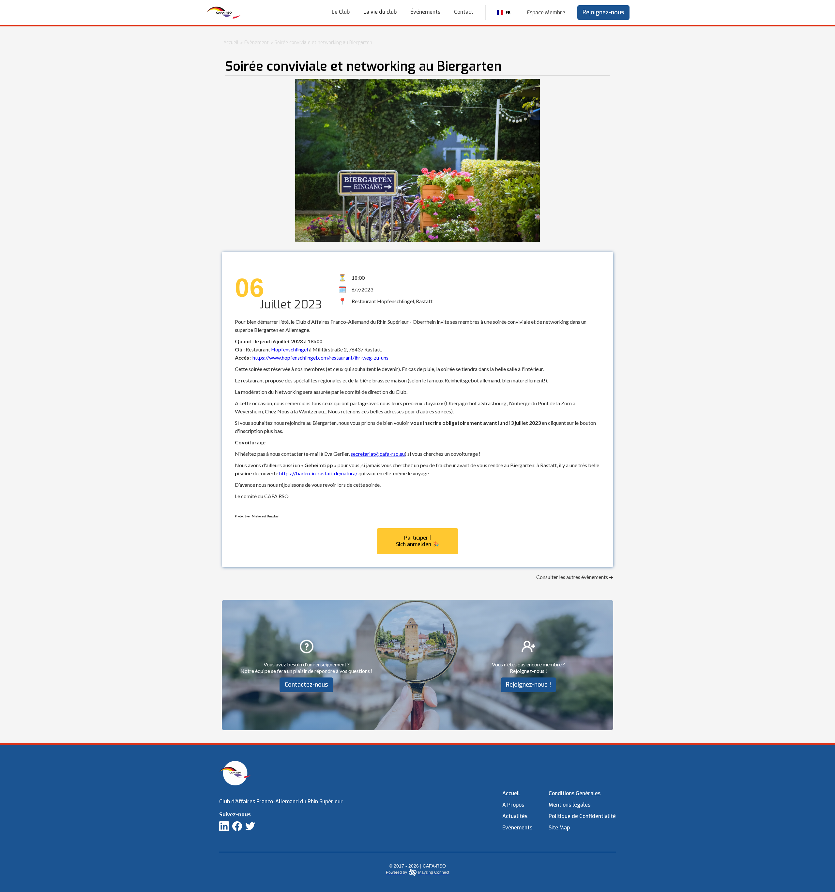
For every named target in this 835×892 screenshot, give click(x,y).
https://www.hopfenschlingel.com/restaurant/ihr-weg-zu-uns (320, 357)
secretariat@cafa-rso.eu (378, 454)
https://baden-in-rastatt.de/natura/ (318, 473)
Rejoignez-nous (603, 12)
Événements (425, 11)
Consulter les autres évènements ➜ (574, 577)
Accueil (230, 42)
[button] (380, 12)
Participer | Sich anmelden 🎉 (417, 541)
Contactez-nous (306, 685)
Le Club (341, 11)
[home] (223, 13)
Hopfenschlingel (289, 349)
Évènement (256, 42)
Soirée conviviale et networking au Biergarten (323, 42)
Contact (463, 11)
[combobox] (503, 13)
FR (508, 12)
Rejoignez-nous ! (528, 685)
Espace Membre (546, 12)
